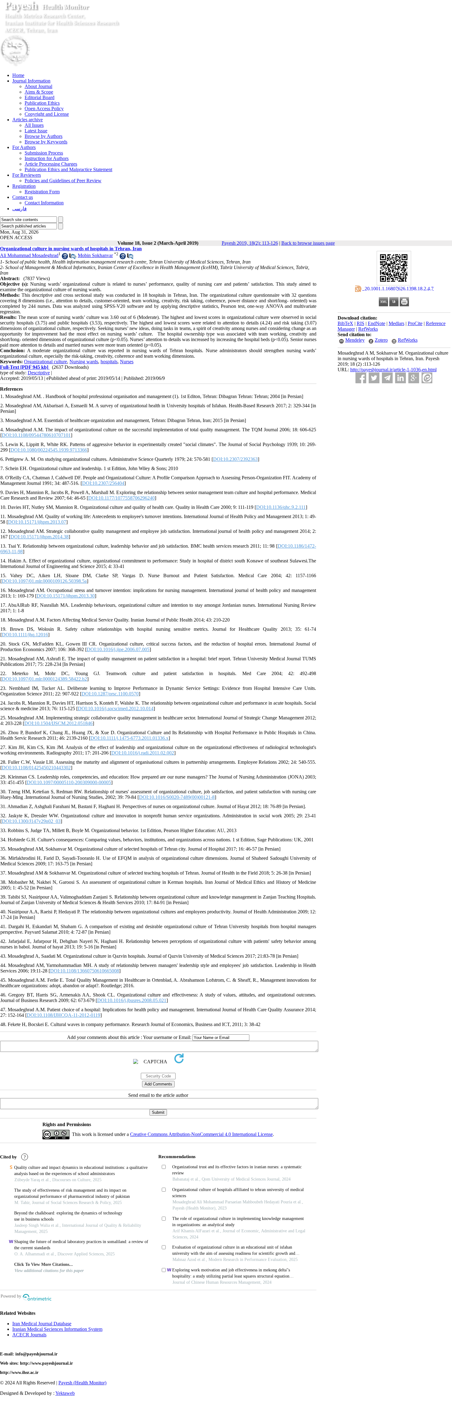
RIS (360, 323)
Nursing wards (83, 361)
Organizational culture (45, 361)
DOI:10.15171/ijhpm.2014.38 (39, 536)
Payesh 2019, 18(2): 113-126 (250, 243)
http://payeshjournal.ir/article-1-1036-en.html (393, 369)
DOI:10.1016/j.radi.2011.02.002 (142, 752)
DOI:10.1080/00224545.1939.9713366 (48, 450)
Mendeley (355, 340)
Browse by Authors (43, 136)
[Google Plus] (413, 377)
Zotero (381, 340)
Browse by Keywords (46, 141)
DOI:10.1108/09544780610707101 (36, 435)
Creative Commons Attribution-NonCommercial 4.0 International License (201, 1134)
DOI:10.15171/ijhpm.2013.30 (66, 595)
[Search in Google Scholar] (65, 257)
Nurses (126, 361)
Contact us (22, 197)
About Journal (38, 86)
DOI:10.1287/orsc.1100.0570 (110, 693)
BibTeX (345, 323)
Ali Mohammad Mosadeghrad (29, 255)
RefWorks (368, 329)
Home (18, 75)
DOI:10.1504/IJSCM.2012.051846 (58, 723)
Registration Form (42, 191)
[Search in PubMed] (72, 257)
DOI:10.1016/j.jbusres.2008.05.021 (131, 1000)
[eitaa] (427, 377)
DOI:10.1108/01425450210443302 (36, 767)
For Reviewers (26, 175)
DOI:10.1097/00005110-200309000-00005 (69, 782)
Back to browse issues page (308, 243)
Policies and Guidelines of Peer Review (63, 180)
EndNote (376, 323)
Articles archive (27, 119)
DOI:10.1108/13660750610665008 (84, 970)
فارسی (19, 208)
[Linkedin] (400, 377)
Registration (24, 186)
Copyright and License (47, 114)
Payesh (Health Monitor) (82, 1382)
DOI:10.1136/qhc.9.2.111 (281, 507)
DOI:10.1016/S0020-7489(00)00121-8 (177, 797)
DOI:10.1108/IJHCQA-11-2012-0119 (63, 1015)
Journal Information (31, 80)
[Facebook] (360, 377)
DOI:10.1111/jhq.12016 (25, 634)
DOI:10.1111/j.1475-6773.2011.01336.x (129, 738)
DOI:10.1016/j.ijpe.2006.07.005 (118, 649)
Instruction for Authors (47, 158)
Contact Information (44, 202)
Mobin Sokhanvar (95, 255)
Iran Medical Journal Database (41, 1323)
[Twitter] (374, 377)
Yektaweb (65, 1393)
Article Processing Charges (51, 164)
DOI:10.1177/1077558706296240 (121, 498)
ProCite (415, 323)
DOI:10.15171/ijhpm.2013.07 (37, 522)
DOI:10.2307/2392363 (235, 459)
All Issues (34, 125)
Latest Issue (36, 130)
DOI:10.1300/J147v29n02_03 (31, 821)
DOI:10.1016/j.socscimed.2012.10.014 (115, 708)
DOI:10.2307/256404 (103, 483)
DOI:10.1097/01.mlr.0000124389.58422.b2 (44, 679)
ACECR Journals (29, 1334)
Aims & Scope (39, 92)
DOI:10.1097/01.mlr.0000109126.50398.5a (44, 581)
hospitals (109, 361)
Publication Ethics (42, 103)
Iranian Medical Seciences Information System (57, 1329)
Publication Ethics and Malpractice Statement (68, 169)
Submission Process (44, 152)
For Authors (24, 147)
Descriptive (39, 372)
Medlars (396, 323)
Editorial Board (39, 97)
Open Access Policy (44, 108)
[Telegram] (387, 377)
